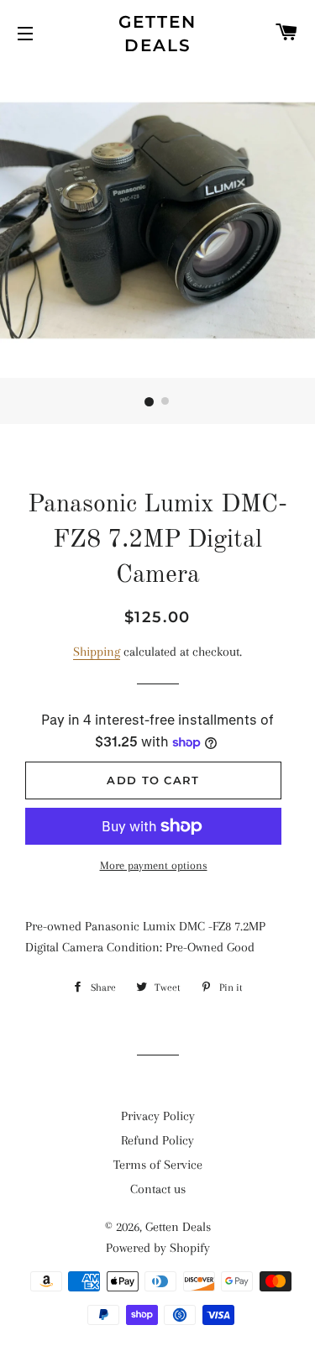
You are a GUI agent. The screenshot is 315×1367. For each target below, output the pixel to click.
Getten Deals (157, 33)
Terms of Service (157, 1164)
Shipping (96, 651)
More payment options (153, 865)
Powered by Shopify (158, 1247)
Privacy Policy (158, 1115)
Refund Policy (157, 1140)
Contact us (158, 1189)
